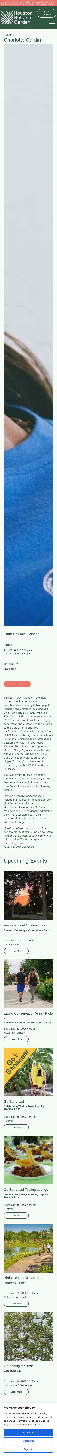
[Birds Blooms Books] (28, 1248)
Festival (8, 1121)
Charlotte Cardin (43, 723)
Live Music (10, 669)
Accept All (28, 1432)
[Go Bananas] (28, 1072)
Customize (28, 1440)
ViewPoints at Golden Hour (24, 925)
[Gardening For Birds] (28, 1336)
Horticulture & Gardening (18, 1385)
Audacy (27, 697)
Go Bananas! (14, 1101)
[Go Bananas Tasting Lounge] (28, 1160)
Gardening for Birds (19, 1366)
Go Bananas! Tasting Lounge (26, 1190)
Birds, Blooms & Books (21, 1278)
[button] (52, 23)
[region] (28, 1429)
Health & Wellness (14, 1032)
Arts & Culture (11, 944)
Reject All (28, 1449)
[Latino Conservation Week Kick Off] (28, 983)
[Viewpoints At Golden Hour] (28, 895)
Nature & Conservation (16, 1297)
